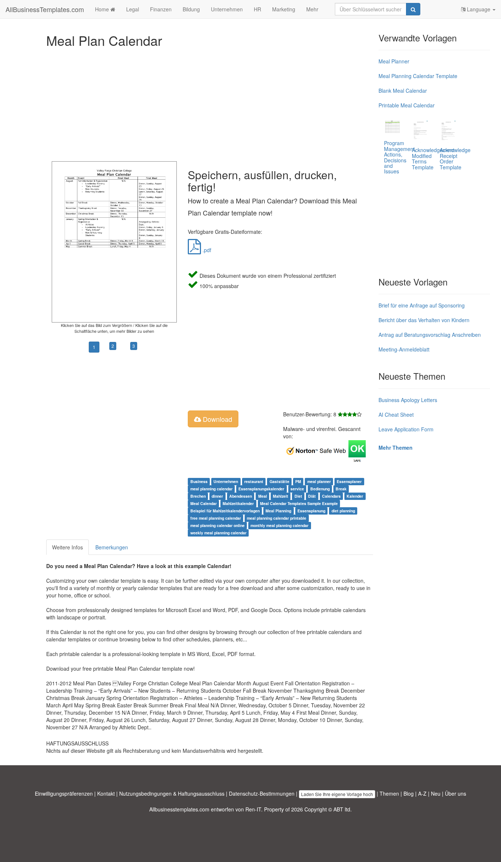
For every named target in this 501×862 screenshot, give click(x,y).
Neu (435, 793)
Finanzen (161, 9)
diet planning (343, 510)
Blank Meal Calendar (403, 90)
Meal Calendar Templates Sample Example (299, 503)
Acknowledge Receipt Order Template (455, 158)
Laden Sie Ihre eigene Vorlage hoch (337, 794)
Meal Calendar (203, 503)
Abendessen (240, 496)
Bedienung (320, 488)
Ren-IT (253, 809)
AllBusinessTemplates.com (45, 9)
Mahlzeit (280, 496)
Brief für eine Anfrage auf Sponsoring (422, 305)
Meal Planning (278, 510)
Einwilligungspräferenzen (64, 793)
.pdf (206, 250)
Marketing (283, 9)
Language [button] (478, 9)
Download (216, 419)
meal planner (319, 481)
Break (341, 488)
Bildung (191, 9)
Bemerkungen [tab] (111, 547)
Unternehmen (227, 9)
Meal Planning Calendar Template (418, 76)
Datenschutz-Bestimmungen (262, 793)
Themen (389, 793)
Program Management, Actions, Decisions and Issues (400, 157)
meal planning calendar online (217, 525)
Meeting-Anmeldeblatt (404, 349)
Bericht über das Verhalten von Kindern (424, 320)
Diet (298, 496)
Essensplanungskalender (261, 488)
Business (199, 481)
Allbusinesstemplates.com (179, 809)
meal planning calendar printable (276, 518)
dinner (217, 496)
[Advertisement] (209, 102)
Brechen (198, 496)
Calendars (331, 496)
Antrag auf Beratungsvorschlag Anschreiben (430, 334)
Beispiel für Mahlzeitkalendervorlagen (225, 510)
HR (257, 9)
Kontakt (106, 793)
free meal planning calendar (215, 518)
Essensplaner (349, 481)
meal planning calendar (211, 488)
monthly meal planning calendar (279, 525)
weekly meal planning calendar (218, 532)
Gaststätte (279, 481)
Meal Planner (394, 61)
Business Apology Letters (408, 400)
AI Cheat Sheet (396, 414)
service (297, 488)
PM (298, 481)
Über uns (455, 793)
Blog (408, 793)
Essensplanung (311, 510)
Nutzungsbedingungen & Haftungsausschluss (171, 793)
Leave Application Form (406, 429)
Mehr (312, 9)
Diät (312, 496)
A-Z (422, 793)
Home (102, 9)
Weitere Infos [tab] (67, 547)
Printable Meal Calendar (407, 105)
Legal (132, 9)
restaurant (253, 481)
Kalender (355, 496)
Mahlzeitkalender (238, 503)
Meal (262, 496)
